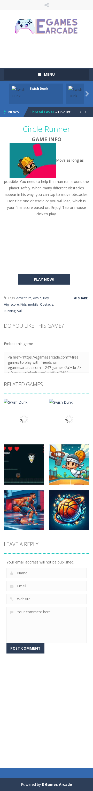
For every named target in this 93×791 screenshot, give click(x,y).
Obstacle (46, 304)
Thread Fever (42, 111)
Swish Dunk (39, 88)
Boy (46, 298)
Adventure (24, 298)
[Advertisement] (48, 50)
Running (10, 311)
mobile (33, 304)
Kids (23, 304)
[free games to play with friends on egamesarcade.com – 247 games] (46, 26)
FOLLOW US (46, 5)
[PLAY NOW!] (19, 92)
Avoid (37, 298)
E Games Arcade (57, 784)
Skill (19, 311)
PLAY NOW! (44, 279)
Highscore (11, 304)
